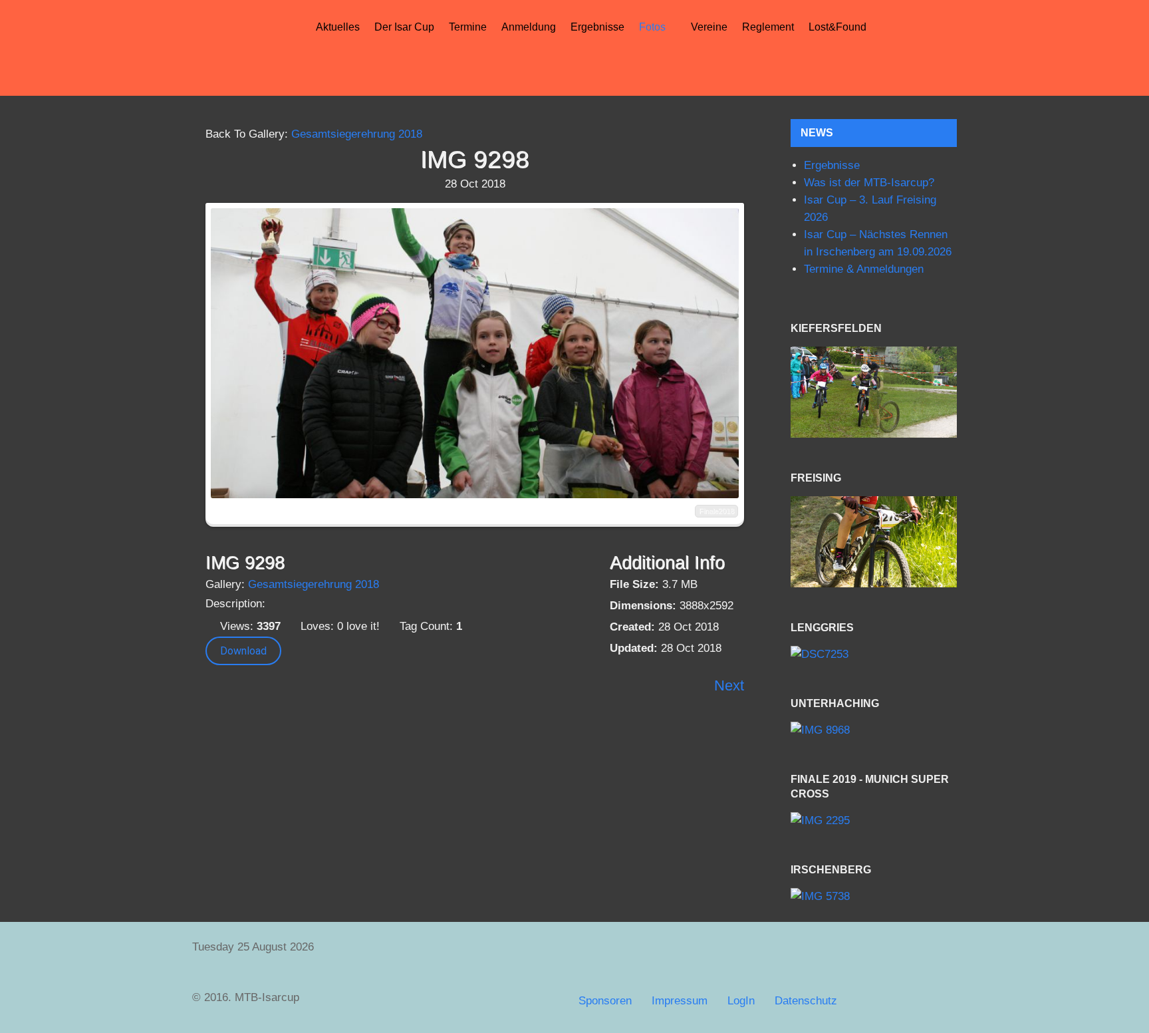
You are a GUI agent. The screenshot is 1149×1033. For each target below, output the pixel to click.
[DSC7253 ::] (874, 654)
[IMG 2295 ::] (874, 821)
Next (729, 685)
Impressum (679, 1000)
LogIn (741, 1000)
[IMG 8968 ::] (874, 730)
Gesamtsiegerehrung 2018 (356, 134)
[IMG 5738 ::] (874, 897)
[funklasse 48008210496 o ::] (874, 541)
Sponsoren (605, 1000)
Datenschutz (806, 1000)
